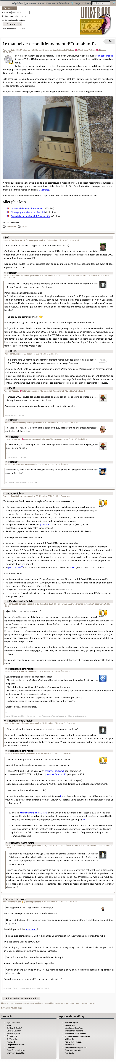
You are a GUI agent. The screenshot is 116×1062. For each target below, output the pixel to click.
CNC (72, 567)
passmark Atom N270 (55, 774)
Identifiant (6, 12)
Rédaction (63, 3)
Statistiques (69, 1045)
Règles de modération (73, 1042)
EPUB (24, 227)
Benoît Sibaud (59, 50)
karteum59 (17, 275)
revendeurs (31, 929)
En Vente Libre (12, 1039)
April (9, 1025)
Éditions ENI (12, 1036)
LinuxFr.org (95, 19)
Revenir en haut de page (11, 1008)
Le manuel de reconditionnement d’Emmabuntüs (49, 44)
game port (45, 524)
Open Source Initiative (16, 1050)
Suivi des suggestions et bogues (77, 1036)
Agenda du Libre (13, 1022)
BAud (13, 496)
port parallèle (14, 567)
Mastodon (44, 391)
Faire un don (70, 1025)
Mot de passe (8, 16)
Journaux (30, 3)
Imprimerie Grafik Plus (15, 1053)
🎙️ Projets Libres (81, 3)
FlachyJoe (17, 354)
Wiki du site (69, 1039)
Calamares (44, 190)
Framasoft (11, 1042)
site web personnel (35, 240)
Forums (50, 3)
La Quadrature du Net (15, 1045)
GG (14, 671)
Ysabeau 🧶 (72, 50)
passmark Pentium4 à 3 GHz (33, 813)
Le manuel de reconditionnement (27, 208)
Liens (41, 3)
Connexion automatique (15, 20)
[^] (4, 273)
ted (14, 464)
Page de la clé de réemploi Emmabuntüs (30, 216)
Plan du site (69, 1053)
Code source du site (73, 1050)
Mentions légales (71, 1022)
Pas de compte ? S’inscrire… (15, 29)
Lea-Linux (11, 1047)
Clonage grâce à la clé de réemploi (28, 212)
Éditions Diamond (14, 1031)
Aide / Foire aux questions (75, 1034)
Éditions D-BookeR (14, 1028)
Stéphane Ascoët (18, 240)
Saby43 (14, 50)
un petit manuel (105, 56)
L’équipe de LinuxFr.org (74, 1028)
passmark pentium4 (54, 771)
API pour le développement (76, 1047)
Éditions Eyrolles (13, 1034)
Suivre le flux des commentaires (22, 998)
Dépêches (17, 3)
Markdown (11, 227)
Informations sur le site (74, 1031)
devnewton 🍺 (17, 902)
